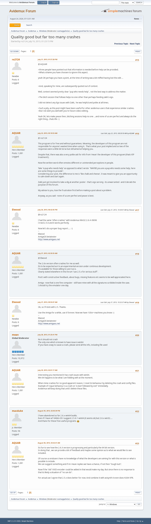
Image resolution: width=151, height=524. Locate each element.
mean (15, 334)
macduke (17, 410)
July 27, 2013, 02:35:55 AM (47, 253)
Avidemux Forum (22, 11)
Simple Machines (27, 521)
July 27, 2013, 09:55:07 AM (47, 302)
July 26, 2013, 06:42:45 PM (47, 210)
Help (118, 521)
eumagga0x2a (63, 31)
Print (137, 51)
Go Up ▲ (140, 521)
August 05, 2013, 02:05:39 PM (49, 411)
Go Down (14, 51)
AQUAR (16, 133)
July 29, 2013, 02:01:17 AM (47, 370)
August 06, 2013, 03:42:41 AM (49, 443)
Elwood (16, 209)
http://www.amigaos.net (49, 239)
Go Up (12, 492)
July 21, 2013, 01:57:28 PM (47, 59)
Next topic (135, 43)
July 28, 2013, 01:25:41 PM (47, 335)
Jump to (102, 504)
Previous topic (121, 43)
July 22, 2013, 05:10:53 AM (47, 133)
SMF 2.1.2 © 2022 (14, 521)
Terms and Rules (128, 521)
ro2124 (16, 59)
